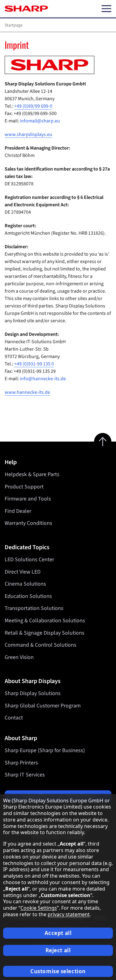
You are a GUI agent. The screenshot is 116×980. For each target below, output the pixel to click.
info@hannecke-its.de (43, 378)
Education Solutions (28, 596)
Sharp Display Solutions (33, 693)
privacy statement (69, 914)
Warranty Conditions (28, 523)
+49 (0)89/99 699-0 (33, 106)
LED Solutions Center (29, 559)
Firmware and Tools (28, 499)
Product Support (24, 487)
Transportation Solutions (34, 608)
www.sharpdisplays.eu (28, 134)
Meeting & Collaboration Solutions (45, 620)
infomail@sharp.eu (40, 120)
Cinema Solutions (25, 584)
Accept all (58, 933)
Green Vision (19, 657)
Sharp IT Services (25, 775)
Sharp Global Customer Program (43, 706)
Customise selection (58, 971)
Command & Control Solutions (40, 645)
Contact (14, 718)
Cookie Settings (38, 907)
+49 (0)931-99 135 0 (34, 363)
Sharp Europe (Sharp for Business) (45, 750)
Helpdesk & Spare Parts (32, 474)
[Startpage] (26, 9)
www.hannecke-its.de (27, 392)
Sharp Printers (21, 763)
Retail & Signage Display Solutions (44, 633)
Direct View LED (23, 572)
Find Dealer (18, 511)
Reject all (58, 950)
